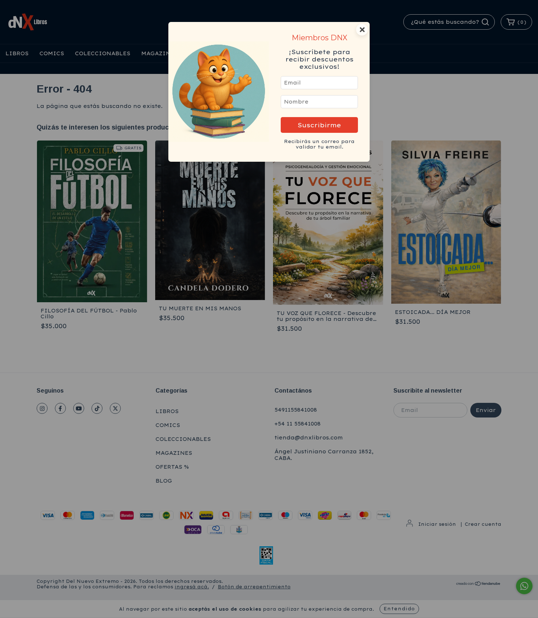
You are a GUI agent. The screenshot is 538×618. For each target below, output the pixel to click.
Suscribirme (319, 125)
